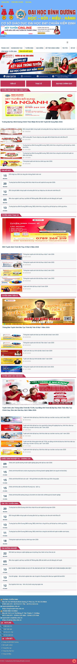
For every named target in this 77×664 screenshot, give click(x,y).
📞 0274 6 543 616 (7, 635)
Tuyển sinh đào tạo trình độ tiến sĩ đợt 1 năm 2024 (37, 359)
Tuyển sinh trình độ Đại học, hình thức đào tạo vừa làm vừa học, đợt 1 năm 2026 (46, 433)
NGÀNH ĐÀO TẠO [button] (17, 48)
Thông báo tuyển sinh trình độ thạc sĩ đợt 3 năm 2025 (38, 262)
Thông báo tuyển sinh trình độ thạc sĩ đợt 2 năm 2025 (38, 270)
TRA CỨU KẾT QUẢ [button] (26, 51)
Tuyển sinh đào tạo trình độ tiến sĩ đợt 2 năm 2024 (37, 350)
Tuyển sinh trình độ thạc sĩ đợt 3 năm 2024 (35, 286)
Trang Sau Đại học (8, 651)
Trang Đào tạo (7, 648)
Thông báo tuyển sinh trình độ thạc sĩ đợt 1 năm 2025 (38, 278)
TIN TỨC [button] (65, 48)
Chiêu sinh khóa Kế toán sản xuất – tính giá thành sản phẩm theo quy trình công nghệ (34, 478)
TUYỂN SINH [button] (29, 48)
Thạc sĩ (38, 84)
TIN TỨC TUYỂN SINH (9, 503)
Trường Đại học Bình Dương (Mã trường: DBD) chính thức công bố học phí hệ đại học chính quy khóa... (49, 146)
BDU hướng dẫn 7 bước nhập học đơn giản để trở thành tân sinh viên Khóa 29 (45, 137)
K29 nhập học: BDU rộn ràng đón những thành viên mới (25, 174)
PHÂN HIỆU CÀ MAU (17, 2)
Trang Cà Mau (6, 654)
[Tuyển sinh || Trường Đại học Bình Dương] (38, 17)
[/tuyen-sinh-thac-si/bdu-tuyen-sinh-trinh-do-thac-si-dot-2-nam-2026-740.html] (38, 232)
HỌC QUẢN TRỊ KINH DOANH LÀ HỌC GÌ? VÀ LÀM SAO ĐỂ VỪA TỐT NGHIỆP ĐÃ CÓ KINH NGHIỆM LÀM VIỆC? (40, 568)
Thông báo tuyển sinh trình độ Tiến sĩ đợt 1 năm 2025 (38, 342)
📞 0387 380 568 (6, 629)
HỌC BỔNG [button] (39, 48)
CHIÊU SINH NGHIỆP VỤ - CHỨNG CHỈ (15, 459)
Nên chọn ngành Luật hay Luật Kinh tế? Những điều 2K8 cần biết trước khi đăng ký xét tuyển (35, 198)
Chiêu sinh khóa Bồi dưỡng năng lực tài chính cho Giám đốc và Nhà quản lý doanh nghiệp (34, 495)
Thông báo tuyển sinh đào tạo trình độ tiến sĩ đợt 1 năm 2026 (26, 327)
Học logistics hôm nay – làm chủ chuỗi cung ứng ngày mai (26, 584)
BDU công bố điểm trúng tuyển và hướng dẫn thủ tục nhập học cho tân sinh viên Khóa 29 (48, 129)
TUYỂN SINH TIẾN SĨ (10, 296)
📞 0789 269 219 (6, 626)
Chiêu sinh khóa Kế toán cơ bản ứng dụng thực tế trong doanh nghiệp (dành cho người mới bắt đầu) (38, 470)
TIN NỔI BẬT (6, 170)
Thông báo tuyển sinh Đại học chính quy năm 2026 (37, 161)
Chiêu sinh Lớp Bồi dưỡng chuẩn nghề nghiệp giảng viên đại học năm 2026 (30, 462)
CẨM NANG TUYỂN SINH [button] (9, 51)
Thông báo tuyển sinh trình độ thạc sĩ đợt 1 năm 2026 (38, 254)
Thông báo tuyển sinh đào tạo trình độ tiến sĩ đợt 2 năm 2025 (41, 334)
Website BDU (5, 2)
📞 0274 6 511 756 (7, 632)
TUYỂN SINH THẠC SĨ (10, 215)
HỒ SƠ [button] (73, 48)
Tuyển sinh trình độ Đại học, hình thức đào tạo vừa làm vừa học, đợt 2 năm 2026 (46, 417)
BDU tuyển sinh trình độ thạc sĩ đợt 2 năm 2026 (20, 247)
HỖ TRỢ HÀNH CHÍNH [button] (53, 48)
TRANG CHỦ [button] (5, 48)
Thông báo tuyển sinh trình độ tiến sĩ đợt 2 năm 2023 (38, 367)
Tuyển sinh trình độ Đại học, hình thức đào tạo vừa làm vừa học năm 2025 (44, 449)
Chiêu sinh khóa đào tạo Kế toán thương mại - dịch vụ (24, 487)
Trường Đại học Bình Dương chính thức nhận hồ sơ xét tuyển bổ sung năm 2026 (32, 122)
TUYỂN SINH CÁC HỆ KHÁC (12, 376)
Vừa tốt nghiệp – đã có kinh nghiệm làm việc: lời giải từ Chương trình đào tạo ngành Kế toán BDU (37, 576)
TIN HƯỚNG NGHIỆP (9, 548)
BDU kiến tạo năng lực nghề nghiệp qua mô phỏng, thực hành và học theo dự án (32, 552)
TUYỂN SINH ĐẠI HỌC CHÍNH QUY (14, 90)
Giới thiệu (28, 2)
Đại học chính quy (64, 84)
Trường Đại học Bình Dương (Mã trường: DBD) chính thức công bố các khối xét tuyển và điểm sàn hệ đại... (48, 154)
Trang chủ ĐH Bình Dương (10, 642)
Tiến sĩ (13, 84)
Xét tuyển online (7, 645)
